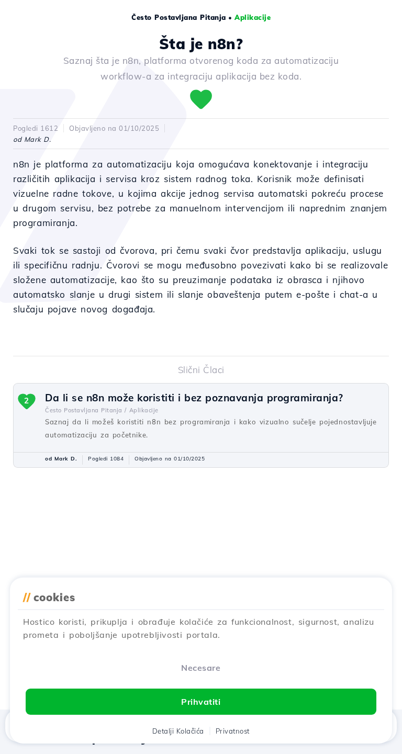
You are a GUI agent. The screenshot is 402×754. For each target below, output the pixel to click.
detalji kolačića (178, 731)
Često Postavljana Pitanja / (86, 410)
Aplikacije (252, 17)
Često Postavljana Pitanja (178, 17)
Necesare (200, 667)
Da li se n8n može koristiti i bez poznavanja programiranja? (194, 397)
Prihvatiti (200, 701)
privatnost (233, 731)
